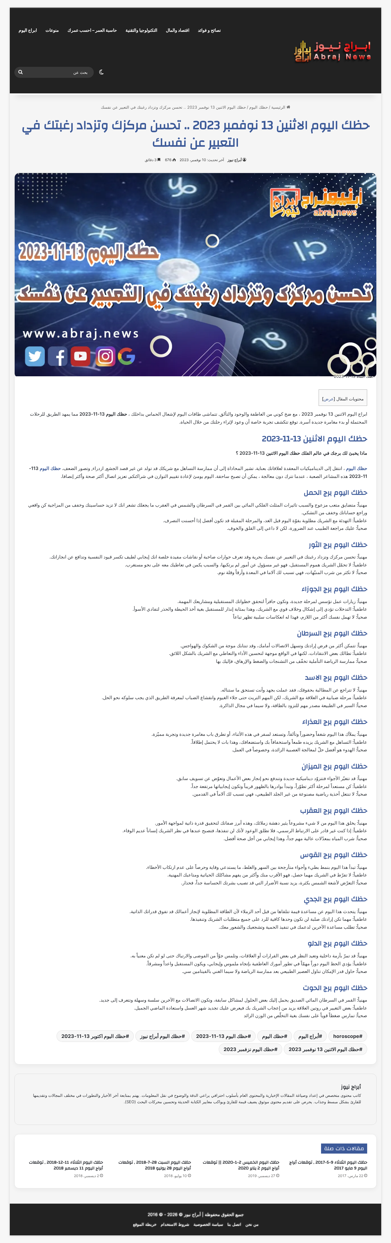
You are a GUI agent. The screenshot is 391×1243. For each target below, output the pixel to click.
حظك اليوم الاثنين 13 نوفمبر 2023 (324, 1049)
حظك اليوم (258, 107)
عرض (328, 398)
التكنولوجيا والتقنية (141, 30)
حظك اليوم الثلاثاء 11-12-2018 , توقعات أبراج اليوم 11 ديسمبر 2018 (66, 1165)
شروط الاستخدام (175, 1224)
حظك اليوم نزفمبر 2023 (249, 1049)
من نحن (251, 1224)
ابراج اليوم (28, 30)
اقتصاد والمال (177, 30)
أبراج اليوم (308, 1036)
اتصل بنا (234, 1224)
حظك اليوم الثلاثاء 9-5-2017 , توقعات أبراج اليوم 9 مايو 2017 (328, 1165)
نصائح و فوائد (209, 30)
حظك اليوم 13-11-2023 (222, 1036)
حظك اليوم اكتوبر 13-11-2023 (93, 1036)
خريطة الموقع (144, 1224)
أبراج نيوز (235, 159)
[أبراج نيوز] (332, 51)
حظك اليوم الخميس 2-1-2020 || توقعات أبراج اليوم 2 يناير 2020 (241, 1165)
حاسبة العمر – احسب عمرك (92, 30)
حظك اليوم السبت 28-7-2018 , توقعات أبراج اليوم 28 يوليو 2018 (155, 1165)
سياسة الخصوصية (208, 1224)
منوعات (52, 30)
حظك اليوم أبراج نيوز (161, 1036)
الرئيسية (279, 107)
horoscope (346, 1036)
